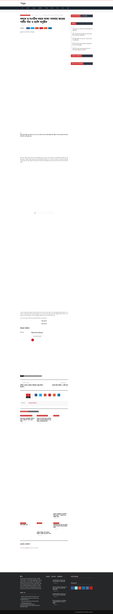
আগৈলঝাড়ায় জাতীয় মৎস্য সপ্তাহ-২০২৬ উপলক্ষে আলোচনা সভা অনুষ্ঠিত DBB (59, 594)
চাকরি (63, 8)
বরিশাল (58, 415)
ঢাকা (21, 15)
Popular (53, 576)
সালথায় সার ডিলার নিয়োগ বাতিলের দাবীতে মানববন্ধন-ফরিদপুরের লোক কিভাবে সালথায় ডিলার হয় (44, 420)
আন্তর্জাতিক (40, 8)
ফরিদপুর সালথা (39, 375)
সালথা (29, 15)
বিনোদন (52, 8)
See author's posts (37, 336)
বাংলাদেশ (27, 8)
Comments (60, 576)
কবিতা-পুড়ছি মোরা (24, 524)
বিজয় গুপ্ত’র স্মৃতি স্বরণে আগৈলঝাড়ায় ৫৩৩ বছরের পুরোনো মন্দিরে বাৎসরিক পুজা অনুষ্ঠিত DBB (35, 11)
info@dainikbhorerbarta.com (26, 603)
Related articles (25, 411)
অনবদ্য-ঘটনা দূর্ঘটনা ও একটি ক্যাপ (60, 385)
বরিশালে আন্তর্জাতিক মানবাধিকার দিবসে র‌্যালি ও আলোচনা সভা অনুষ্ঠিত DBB (60, 515)
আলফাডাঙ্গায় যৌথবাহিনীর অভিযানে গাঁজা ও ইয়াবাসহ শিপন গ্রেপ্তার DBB (27, 420)
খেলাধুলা (46, 8)
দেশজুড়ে (33, 8)
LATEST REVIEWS (76, 16)
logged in (28, 547)
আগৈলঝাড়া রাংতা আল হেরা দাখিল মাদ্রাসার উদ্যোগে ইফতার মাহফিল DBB (60, 526)
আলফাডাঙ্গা (22, 415)
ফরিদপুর (26, 15)
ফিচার (57, 8)
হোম (22, 8)
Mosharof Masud (37, 333)
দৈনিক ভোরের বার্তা (33, 375)
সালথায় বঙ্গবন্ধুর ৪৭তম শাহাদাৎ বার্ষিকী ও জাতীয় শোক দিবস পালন (44, 532)
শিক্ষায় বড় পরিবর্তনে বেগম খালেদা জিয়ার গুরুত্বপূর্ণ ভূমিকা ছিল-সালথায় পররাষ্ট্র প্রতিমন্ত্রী (59, 602)
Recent (48, 576)
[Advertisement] (44, 147)
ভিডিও (68, 8)
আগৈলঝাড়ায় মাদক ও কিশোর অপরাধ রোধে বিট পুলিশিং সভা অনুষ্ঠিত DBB (32, 10)
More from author (34, 411)
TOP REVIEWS (84, 15)
